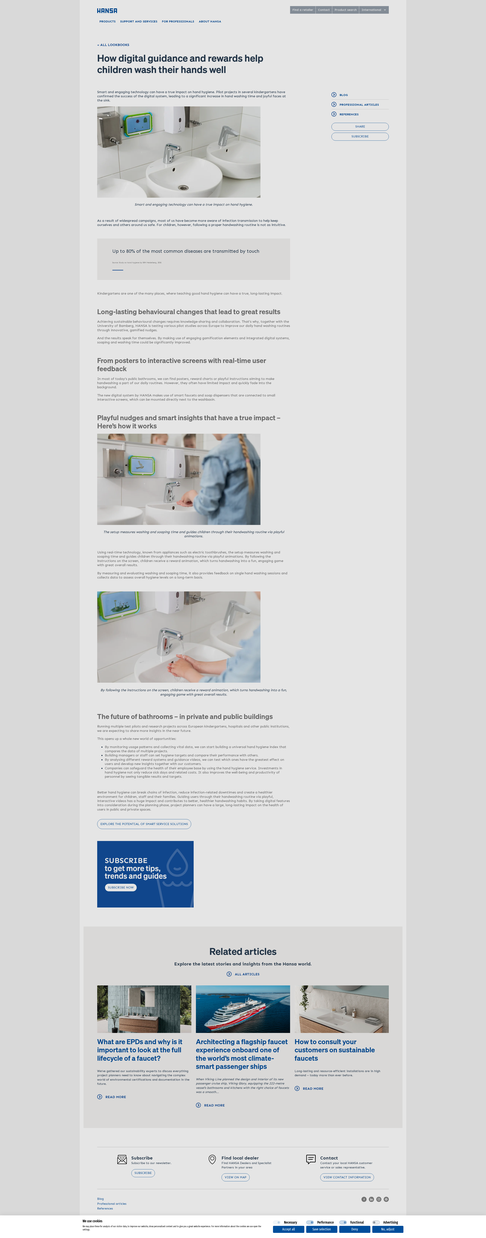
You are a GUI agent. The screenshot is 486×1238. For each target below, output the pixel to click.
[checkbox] (277, 1222)
